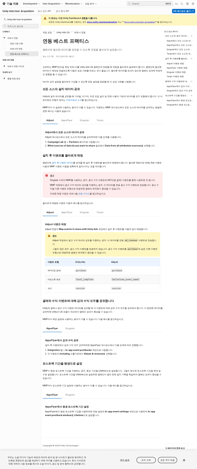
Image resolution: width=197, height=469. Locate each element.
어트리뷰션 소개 (74, 100)
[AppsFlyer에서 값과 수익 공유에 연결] (42, 339)
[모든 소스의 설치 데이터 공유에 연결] (40, 88)
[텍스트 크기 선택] (176, 4)
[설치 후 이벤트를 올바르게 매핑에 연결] (40, 155)
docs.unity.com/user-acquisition (140, 22)
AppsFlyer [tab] (66, 120)
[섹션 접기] (191, 36)
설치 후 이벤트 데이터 (62, 162)
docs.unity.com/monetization (102, 22)
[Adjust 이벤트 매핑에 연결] (42, 223)
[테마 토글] (182, 4)
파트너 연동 (80, 32)
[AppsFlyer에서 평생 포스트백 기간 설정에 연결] (42, 406)
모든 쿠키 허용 (167, 460)
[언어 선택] (187, 4)
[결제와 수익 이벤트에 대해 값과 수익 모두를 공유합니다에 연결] (40, 300)
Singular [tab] (84, 120)
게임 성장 (47, 32)
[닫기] (184, 460)
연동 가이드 (84, 193)
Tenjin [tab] (100, 120)
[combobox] (148, 3)
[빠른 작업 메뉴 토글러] (193, 4)
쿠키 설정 (124, 460)
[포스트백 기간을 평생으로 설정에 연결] (40, 363)
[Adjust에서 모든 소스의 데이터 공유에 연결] (42, 131)
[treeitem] (20, 46)
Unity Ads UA (63, 32)
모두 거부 (146, 460)
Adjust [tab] (50, 120)
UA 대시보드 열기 (182, 11)
